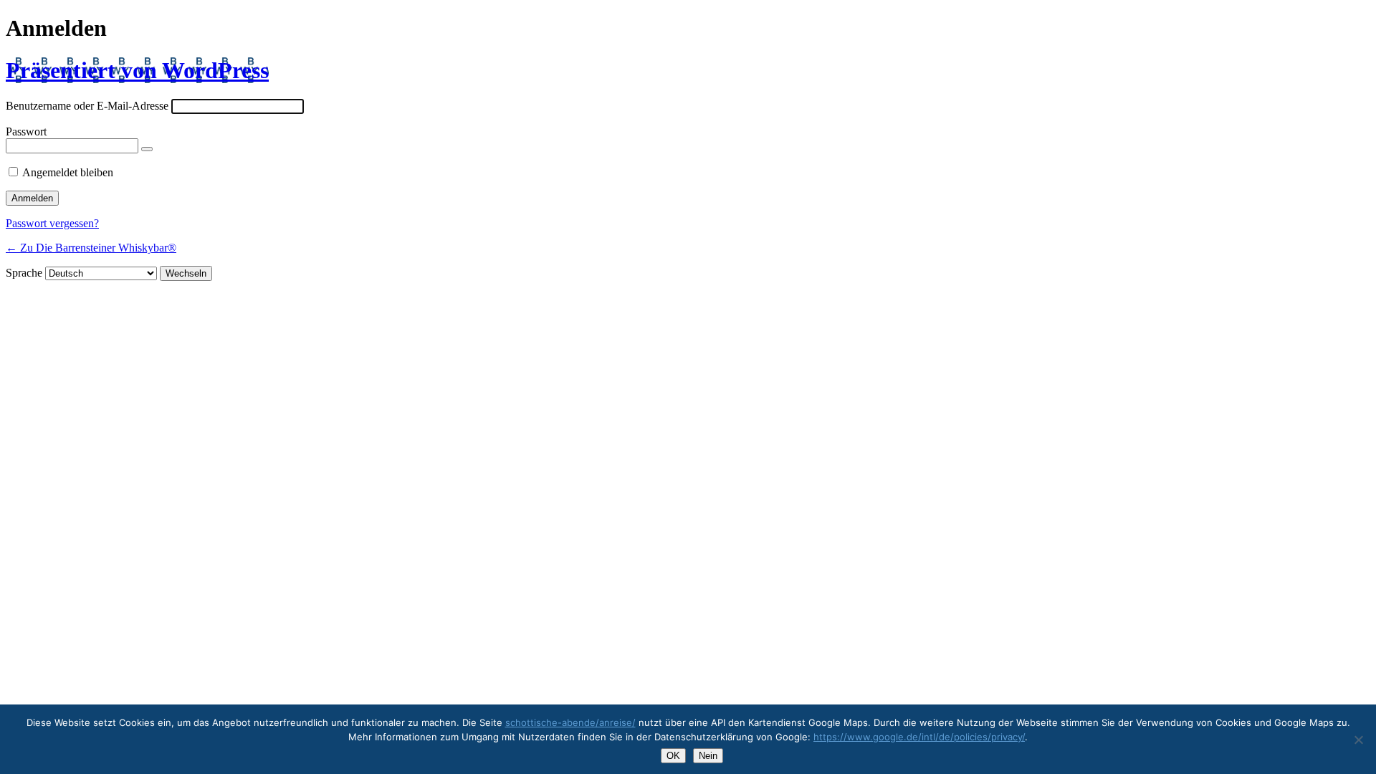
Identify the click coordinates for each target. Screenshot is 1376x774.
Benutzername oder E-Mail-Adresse (87, 106)
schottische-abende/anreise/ (570, 722)
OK (673, 755)
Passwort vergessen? (52, 223)
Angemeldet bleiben (67, 172)
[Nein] (1358, 739)
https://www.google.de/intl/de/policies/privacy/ (919, 736)
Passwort (26, 131)
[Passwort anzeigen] (147, 149)
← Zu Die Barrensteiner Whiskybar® (91, 248)
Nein (708, 755)
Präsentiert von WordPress (137, 70)
